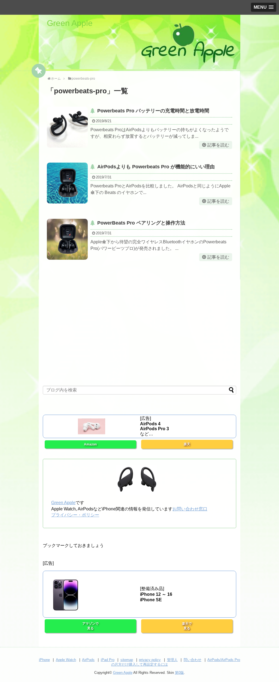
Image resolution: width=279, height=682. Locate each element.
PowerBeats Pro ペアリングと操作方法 (141, 223)
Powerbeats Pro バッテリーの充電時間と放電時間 (153, 110)
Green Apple (70, 23)
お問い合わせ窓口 (189, 509)
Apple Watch (66, 660)
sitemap (126, 660)
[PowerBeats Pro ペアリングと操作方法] (67, 239)
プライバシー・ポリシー (75, 515)
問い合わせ (192, 660)
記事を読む (218, 145)
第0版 (179, 673)
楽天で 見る (187, 626)
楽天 (187, 444)
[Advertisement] (139, 336)
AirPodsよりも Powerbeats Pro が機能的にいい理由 (156, 166)
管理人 (172, 660)
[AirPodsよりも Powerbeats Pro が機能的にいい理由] (67, 183)
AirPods (88, 660)
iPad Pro (107, 660)
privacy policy (150, 660)
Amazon (90, 444)
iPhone (44, 660)
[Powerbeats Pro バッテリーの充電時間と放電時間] (67, 127)
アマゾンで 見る (90, 626)
